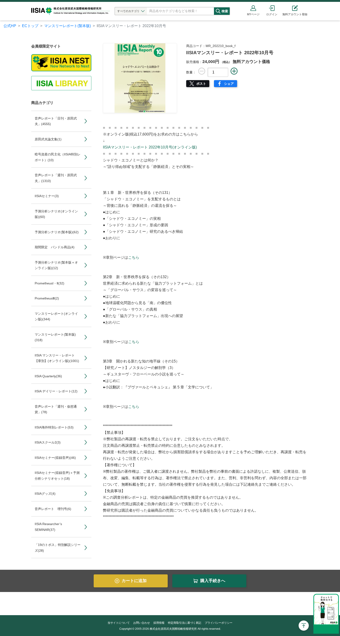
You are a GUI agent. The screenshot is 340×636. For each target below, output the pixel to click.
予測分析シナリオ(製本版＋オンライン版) (56, 265)
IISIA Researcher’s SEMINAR (48, 527)
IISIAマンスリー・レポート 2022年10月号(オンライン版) (150, 147)
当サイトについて (119, 622)
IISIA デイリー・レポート (56, 391)
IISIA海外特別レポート (54, 427)
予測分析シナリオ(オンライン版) (56, 214)
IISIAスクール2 (48, 442)
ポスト (201, 83)
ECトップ (30, 26)
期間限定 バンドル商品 (54, 247)
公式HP (9, 26)
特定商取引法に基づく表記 (184, 622)
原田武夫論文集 (48, 139)
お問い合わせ (141, 622)
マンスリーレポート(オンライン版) (56, 316)
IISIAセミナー (47, 196)
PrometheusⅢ (47, 298)
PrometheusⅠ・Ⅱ (49, 283)
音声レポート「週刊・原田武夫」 (56, 178)
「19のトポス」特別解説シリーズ (57, 547)
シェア (229, 83)
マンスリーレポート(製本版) (67, 26)
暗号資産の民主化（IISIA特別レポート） (57, 157)
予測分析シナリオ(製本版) (57, 232)
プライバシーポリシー (218, 622)
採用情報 (158, 622)
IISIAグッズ (45, 493)
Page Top (304, 625)
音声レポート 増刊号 (53, 509)
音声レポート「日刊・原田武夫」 (56, 121)
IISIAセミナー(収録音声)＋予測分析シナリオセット (57, 475)
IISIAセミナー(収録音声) (55, 458)
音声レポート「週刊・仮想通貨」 (56, 409)
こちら (133, 257)
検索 (225, 11)
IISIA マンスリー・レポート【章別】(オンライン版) (57, 358)
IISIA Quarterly (48, 376)
